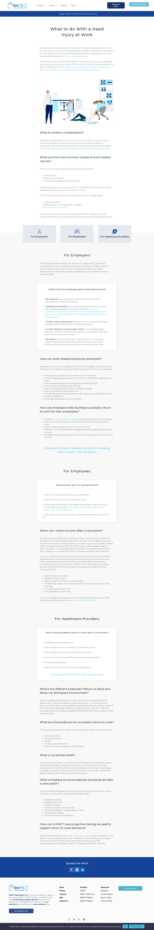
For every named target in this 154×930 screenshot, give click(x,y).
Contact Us (63, 901)
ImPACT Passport (86, 901)
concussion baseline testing (64, 419)
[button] (56, 5)
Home (61, 14)
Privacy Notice (136, 926)
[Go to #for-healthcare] (114, 234)
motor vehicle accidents (76, 56)
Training (63, 5)
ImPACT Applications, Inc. (19, 895)
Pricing (51, 5)
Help (61, 897)
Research (104, 891)
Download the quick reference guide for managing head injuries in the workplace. (77, 450)
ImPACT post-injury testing (79, 836)
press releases (39, 904)
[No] (151, 926)
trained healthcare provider (83, 600)
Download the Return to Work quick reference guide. (77, 674)
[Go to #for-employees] (77, 234)
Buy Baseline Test (21, 911)
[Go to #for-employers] (39, 234)
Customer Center (130, 888)
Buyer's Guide (106, 897)
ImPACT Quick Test (87, 894)
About (73, 5)
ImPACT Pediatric (86, 897)
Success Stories (107, 894)
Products (40, 5)
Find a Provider (106, 901)
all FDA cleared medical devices (25, 900)
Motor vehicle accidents (55, 207)
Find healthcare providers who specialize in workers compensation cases (75, 148)
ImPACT (83, 891)
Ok (125, 926)
